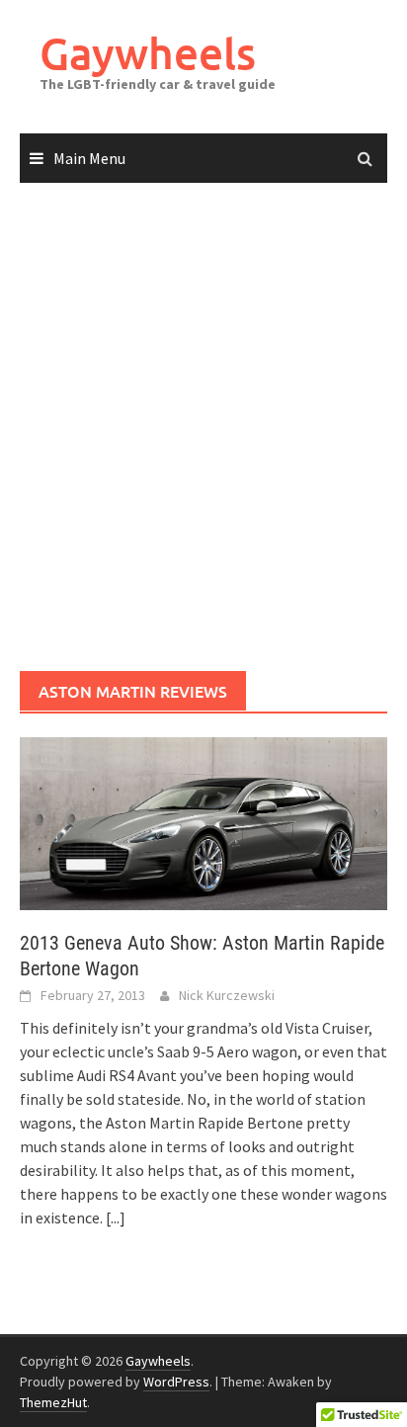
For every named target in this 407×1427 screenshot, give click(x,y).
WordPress (176, 1381)
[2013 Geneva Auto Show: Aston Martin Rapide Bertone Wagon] (203, 821)
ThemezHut (53, 1402)
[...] (115, 1217)
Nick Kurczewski (227, 995)
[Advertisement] (203, 427)
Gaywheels (148, 53)
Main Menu (89, 158)
